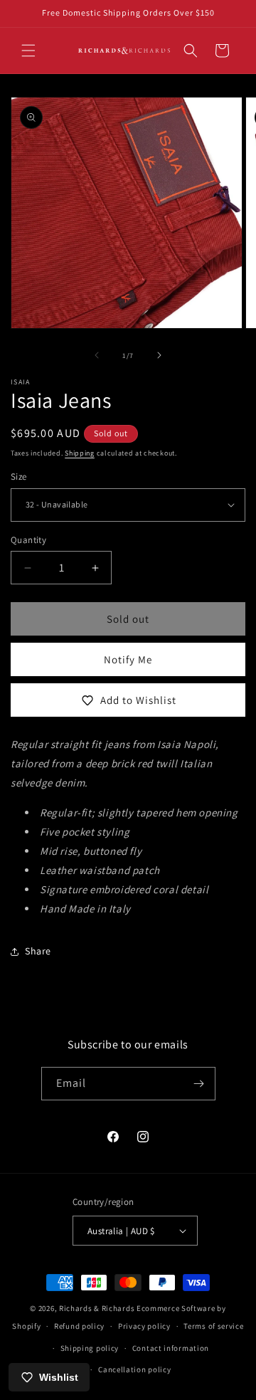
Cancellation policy (134, 1369)
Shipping (80, 453)
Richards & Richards (96, 1308)
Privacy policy (144, 1326)
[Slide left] (96, 355)
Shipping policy (89, 1348)
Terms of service (213, 1326)
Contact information (170, 1348)
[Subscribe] (199, 1083)
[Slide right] (159, 355)
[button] (28, 50)
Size (19, 476)
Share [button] (38, 950)
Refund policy (79, 1326)
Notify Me (128, 659)
